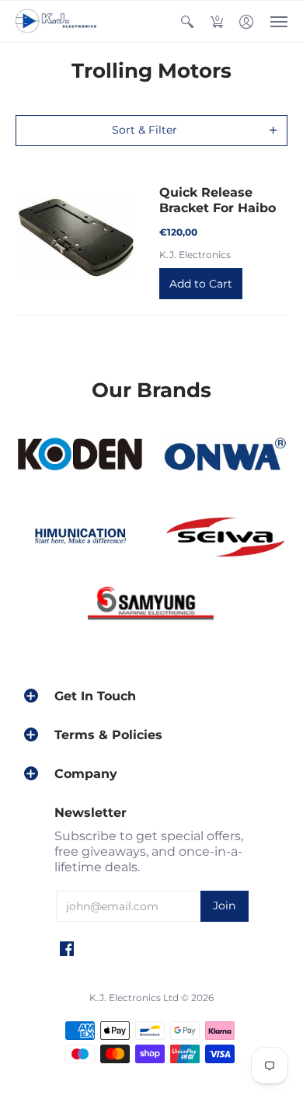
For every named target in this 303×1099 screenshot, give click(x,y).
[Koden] (80, 455)
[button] (187, 21)
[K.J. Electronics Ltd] (58, 21)
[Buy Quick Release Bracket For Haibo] (76, 238)
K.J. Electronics (195, 254)
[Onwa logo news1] (223, 454)
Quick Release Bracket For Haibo (217, 200)
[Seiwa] (223, 538)
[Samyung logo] (152, 606)
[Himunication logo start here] (80, 538)
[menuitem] (187, 21)
